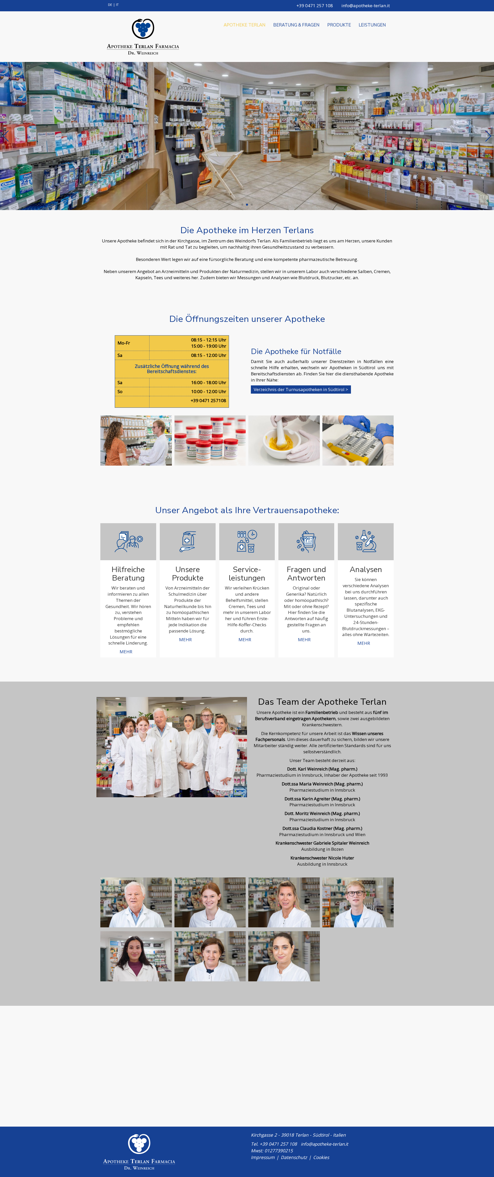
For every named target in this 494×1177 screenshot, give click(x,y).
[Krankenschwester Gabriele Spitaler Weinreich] (210, 956)
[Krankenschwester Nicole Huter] (284, 956)
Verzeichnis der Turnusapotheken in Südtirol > (301, 389)
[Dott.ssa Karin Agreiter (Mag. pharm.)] (284, 902)
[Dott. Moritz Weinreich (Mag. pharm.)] (358, 902)
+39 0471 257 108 (314, 5)
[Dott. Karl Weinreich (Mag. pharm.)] (136, 902)
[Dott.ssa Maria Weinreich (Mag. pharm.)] (210, 902)
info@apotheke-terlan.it (365, 5)
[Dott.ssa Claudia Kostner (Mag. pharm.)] (136, 956)
